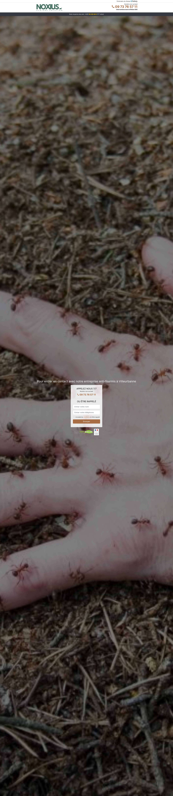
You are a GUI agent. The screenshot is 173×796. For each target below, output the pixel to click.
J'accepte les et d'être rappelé (87, 417)
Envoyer (86, 421)
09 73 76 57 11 (125, 7)
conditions (86, 417)
